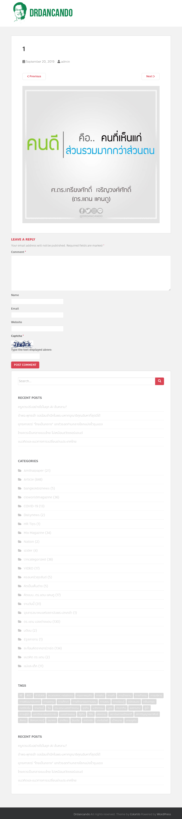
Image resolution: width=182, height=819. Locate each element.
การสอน (104, 702)
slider (28, 550)
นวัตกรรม (98, 708)
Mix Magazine (34, 533)
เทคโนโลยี (102, 720)
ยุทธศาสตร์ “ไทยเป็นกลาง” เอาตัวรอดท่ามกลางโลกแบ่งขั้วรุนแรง (60, 424)
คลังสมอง (133, 702)
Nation (29, 541)
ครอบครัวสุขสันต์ (35, 577)
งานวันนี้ (29, 604)
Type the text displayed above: (31, 350)
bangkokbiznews (36, 488)
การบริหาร (156, 696)
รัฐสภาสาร (31, 639)
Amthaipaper (34, 470)
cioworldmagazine (38, 497)
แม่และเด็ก (30, 666)
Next (149, 76)
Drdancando (82, 814)
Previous (35, 76)
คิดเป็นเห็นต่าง (33, 586)
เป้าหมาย (117, 720)
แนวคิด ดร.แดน (34, 657)
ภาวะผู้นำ (24, 714)
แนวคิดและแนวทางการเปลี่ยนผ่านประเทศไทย (47, 441)
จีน (49, 708)
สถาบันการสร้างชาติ (121, 714)
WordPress (164, 814)
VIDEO (28, 568)
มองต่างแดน (67, 714)
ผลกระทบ (135, 708)
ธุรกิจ (86, 708)
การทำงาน (141, 696)
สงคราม (101, 714)
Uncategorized (35, 559)
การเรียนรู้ (118, 702)
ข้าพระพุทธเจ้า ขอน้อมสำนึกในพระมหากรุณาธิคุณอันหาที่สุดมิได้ (59, 415)
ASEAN (39, 696)
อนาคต (52, 720)
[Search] (159, 381)
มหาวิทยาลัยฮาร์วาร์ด (45, 714)
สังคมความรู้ (37, 720)
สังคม (23, 720)
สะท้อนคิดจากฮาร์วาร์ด (38, 648)
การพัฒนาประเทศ (30, 702)
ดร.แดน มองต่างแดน (37, 621)
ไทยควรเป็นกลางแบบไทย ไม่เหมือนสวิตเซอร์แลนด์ (50, 433)
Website (16, 322)
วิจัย (91, 714)
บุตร (109, 708)
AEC (29, 696)
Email (15, 309)
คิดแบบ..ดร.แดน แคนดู (39, 595)
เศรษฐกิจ (131, 720)
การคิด (100, 696)
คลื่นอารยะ (149, 702)
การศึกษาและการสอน (84, 702)
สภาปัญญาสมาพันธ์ (147, 714)
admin (65, 62)
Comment (18, 252)
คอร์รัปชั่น (25, 708)
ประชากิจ (121, 708)
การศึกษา (63, 702)
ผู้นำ (146, 708)
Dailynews (32, 515)
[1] (91, 154)
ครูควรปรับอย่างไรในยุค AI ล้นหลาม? (42, 407)
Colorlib (135, 814)
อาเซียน (63, 720)
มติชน (28, 630)
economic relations (60, 696)
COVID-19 (31, 506)
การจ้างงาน (125, 696)
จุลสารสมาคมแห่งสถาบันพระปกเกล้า (48, 612)
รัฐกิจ (82, 714)
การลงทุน (49, 702)
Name (15, 295)
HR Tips (30, 524)
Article (29, 479)
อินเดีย (76, 720)
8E (21, 696)
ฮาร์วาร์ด (88, 720)
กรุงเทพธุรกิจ (84, 696)
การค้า (111, 696)
